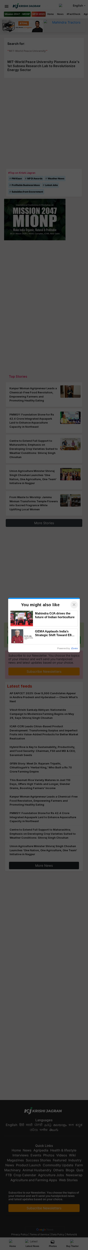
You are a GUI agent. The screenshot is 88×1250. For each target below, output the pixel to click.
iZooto (74, 648)
